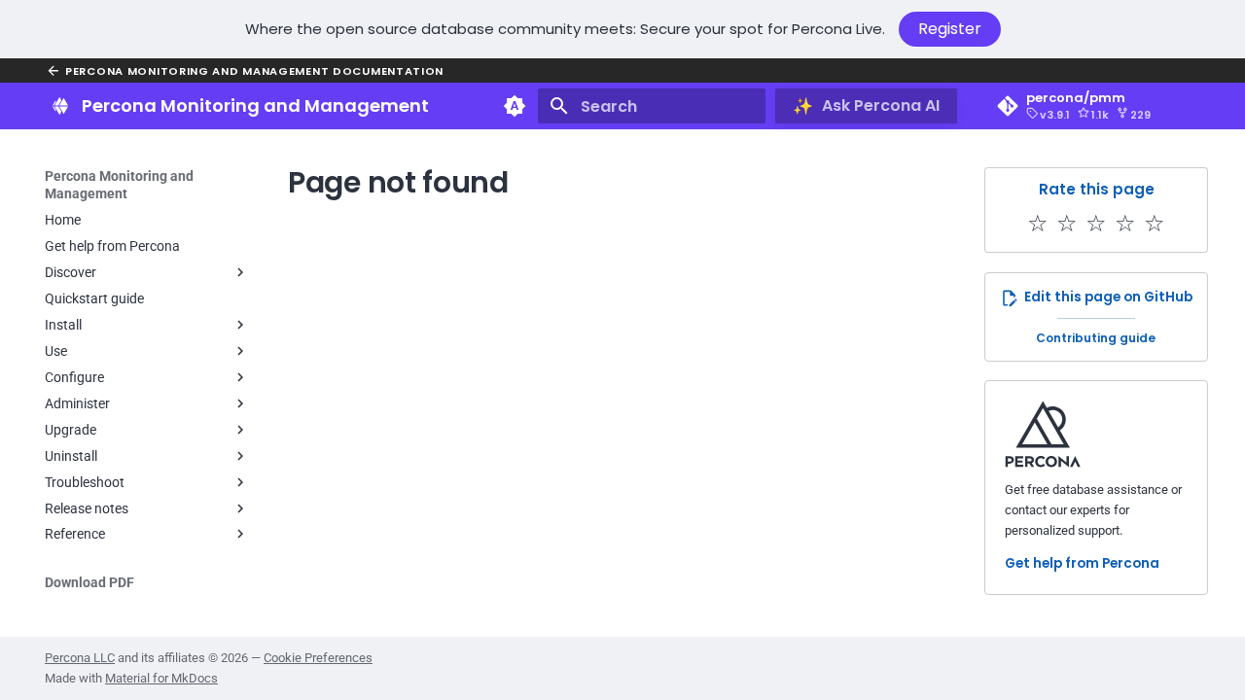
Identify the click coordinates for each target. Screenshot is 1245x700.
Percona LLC (80, 657)
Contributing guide (1096, 338)
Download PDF (89, 582)
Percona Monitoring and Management (119, 184)
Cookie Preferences (318, 657)
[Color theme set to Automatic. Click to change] (514, 106)
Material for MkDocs (161, 678)
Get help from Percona (1082, 563)
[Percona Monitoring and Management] (60, 106)
